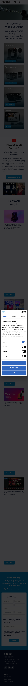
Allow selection (14, 367)
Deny (14, 372)
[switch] (24, 347)
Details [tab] (14, 316)
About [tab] (23, 316)
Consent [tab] (5, 316)
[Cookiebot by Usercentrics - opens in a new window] (20, 312)
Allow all (14, 362)
